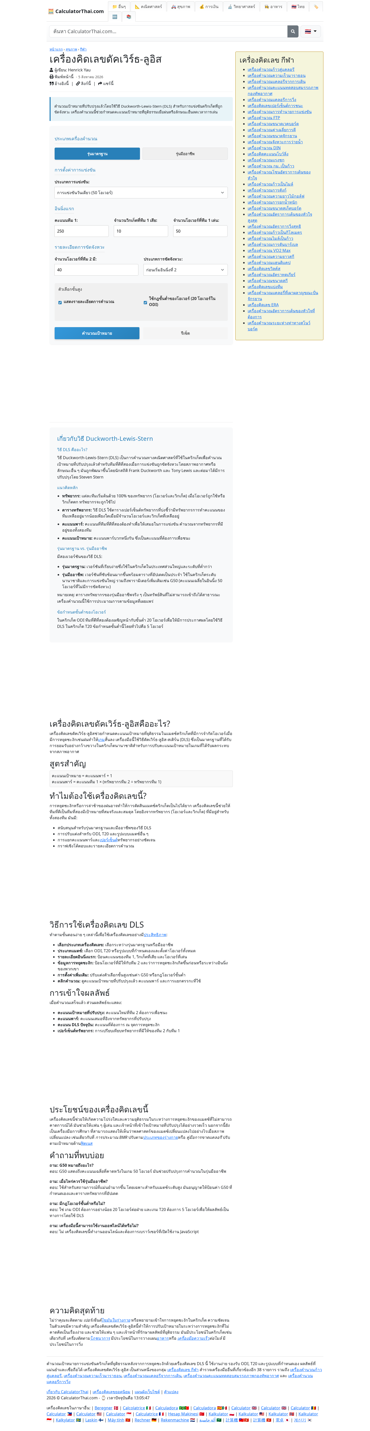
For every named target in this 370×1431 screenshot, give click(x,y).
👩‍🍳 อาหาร (273, 6)
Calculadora (166, 1408)
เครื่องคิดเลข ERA (263, 305)
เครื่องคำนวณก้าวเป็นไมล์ (270, 184)
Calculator (241, 1408)
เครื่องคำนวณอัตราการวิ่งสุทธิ (274, 226)
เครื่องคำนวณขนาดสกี (268, 280)
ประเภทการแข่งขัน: (72, 182)
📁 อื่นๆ (119, 6)
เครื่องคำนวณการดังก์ (267, 190)
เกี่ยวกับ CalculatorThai (67, 1392)
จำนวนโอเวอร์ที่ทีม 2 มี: (76, 259)
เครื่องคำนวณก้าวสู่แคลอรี (271, 69)
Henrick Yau (79, 70)
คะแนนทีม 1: (66, 220)
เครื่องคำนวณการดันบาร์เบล (273, 244)
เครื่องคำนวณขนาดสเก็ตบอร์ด (274, 208)
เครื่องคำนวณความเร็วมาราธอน (277, 75)
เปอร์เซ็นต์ (109, 840)
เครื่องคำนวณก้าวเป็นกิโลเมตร (275, 232)
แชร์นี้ (108, 83)
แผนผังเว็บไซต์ (147, 1392)
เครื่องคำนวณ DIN (264, 148)
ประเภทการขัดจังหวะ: (163, 259)
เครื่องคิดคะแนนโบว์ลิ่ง (268, 154)
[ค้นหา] (293, 31)
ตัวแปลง (171, 1392)
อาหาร (163, 1338)
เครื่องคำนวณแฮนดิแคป (269, 262)
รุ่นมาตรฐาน (97, 153)
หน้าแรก (56, 49)
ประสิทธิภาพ (155, 934)
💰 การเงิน (208, 6)
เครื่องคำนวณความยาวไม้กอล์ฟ (276, 196)
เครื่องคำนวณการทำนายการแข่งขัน (280, 111)
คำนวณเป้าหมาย (97, 333)
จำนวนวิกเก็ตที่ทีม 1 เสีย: (135, 220)
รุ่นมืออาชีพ (185, 153)
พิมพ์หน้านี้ (63, 76)
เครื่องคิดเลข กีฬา (183, 1369)
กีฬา (83, 49)
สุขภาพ (71, 49)
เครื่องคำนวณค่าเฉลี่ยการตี (272, 130)
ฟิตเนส (87, 1143)
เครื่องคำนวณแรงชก (266, 160)
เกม (101, 739)
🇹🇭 (298, 6)
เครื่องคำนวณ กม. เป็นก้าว (271, 166)
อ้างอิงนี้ (61, 83)
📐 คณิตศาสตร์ (148, 6)
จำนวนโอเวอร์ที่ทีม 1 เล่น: (196, 220)
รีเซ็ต (185, 333)
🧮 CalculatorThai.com (76, 11)
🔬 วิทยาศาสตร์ (241, 6)
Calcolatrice (134, 1408)
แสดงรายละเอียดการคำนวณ (89, 301)
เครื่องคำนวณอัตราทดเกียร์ (271, 274)
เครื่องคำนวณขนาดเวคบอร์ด (273, 123)
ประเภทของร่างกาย (160, 1137)
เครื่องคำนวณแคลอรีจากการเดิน (277, 81)
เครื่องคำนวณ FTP (264, 117)
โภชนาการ (100, 1338)
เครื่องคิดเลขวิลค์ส (264, 268)
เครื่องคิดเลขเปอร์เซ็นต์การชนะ (275, 105)
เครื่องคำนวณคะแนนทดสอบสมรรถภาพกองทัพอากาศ (231, 1375)
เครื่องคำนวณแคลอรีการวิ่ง (272, 99)
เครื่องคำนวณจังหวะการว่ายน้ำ (275, 142)
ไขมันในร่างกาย (115, 1320)
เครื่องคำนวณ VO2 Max (269, 250)
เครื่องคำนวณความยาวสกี (271, 256)
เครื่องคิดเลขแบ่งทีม (265, 286)
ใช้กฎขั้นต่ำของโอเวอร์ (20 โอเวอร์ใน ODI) (182, 301)
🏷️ (316, 6)
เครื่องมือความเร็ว (193, 1338)
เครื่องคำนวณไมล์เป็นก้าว (270, 238)
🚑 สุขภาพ (180, 6)
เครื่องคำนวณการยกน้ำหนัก (272, 202)
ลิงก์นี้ (85, 83)
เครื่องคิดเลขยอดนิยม (111, 1392)
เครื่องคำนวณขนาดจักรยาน (272, 136)
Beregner (104, 1408)
